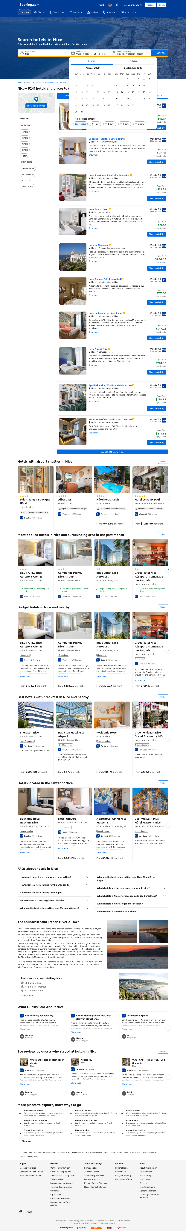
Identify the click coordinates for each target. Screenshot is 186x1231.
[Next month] (151, 68)
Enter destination (31, 51)
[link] (36, 131)
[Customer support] (117, 5)
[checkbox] (109, 79)
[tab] (92, 60)
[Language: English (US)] (110, 5)
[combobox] (43, 53)
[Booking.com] (29, 5)
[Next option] (168, 496)
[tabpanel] (112, 97)
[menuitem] (24, 12)
